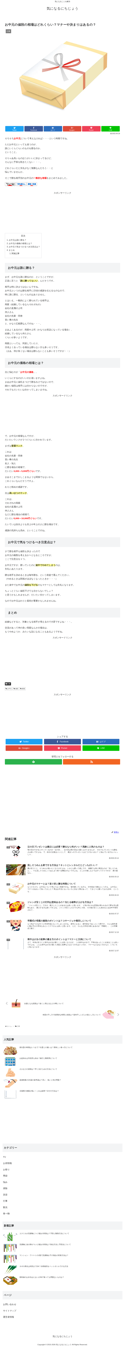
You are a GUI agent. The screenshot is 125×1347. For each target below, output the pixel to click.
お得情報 (7, 1163)
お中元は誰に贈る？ (17, 240)
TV (4, 1157)
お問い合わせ (9, 1304)
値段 (16, 689)
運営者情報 (8, 1317)
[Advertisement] (62, 212)
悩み (5, 1182)
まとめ (12, 250)
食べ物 (6, 1213)
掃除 (5, 1188)
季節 (5, 1176)
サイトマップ (9, 1311)
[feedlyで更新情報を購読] (33, 762)
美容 (5, 1195)
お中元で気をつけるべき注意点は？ (24, 247)
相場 (23, 689)
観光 (5, 1207)
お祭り (6, 1169)
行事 (8, 684)
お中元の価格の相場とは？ (20, 243)
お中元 (9, 689)
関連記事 (15, 253)
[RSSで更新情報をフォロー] (91, 762)
